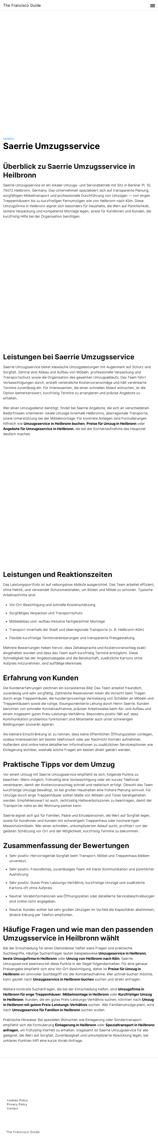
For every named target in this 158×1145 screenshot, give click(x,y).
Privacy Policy (17, 1104)
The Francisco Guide (22, 5)
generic (9, 138)
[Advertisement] (79, 70)
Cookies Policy (17, 1100)
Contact (12, 1108)
